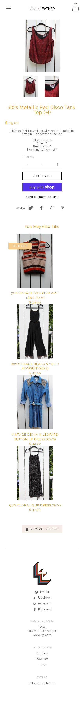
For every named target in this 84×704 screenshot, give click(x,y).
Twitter (44, 591)
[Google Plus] (52, 208)
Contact (42, 653)
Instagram (44, 603)
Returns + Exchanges (42, 630)
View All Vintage (44, 529)
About (42, 664)
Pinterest (44, 609)
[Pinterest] (63, 208)
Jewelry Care (42, 635)
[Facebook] (42, 208)
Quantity (28, 157)
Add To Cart (42, 175)
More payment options (42, 196)
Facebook (44, 597)
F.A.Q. (42, 626)
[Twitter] (31, 208)
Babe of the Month (42, 683)
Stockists (42, 659)
